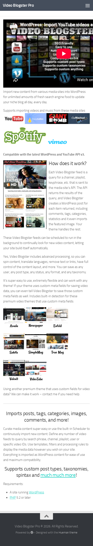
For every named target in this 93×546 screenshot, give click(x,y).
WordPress (36, 492)
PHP (13, 497)
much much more (58, 475)
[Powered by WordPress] (31, 532)
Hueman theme (68, 532)
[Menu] (87, 5)
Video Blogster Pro (18, 5)
